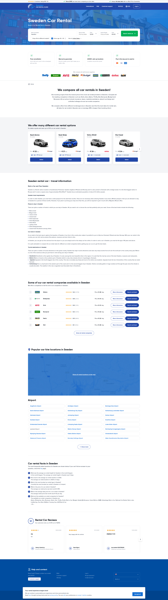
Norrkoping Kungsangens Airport (115, 429)
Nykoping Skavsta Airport (37, 434)
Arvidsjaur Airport (73, 406)
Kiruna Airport (72, 420)
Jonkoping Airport (73, 415)
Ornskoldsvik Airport (111, 434)
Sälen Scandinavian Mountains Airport (116, 438)
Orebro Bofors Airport (74, 434)
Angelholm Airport (35, 406)
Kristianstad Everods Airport (38, 424)
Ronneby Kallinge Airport (75, 438)
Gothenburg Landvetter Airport (114, 411)
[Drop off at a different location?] (31, 38)
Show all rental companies (84, 333)
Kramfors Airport (110, 420)
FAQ (98, 6)
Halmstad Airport (35, 415)
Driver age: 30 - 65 (59, 38)
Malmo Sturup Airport (74, 429)
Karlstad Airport (34, 420)
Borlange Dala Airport (111, 406)
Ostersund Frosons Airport (38, 438)
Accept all (137, 594)
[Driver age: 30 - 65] (52, 38)
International (90, 6)
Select (41, 160)
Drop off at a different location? (41, 38)
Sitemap (59, 577)
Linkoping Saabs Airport (75, 424)
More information (118, 292)
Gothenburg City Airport (75, 411)
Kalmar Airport (109, 415)
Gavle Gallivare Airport (37, 411)
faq (41, 468)
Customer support (107, 6)
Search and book (132, 292)
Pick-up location (35, 32)
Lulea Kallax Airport (111, 424)
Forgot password (89, 575)
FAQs (58, 573)
